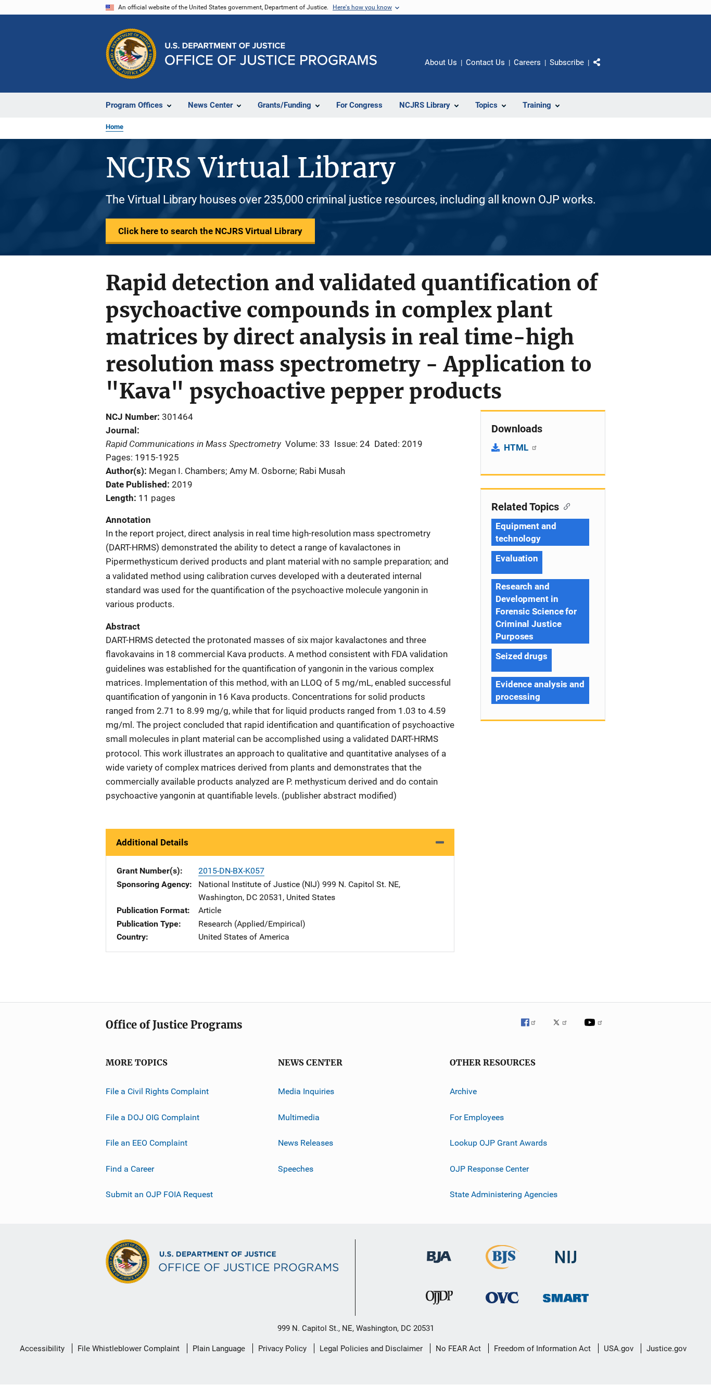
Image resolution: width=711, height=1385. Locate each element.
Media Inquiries (306, 1091)
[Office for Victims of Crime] (502, 1305)
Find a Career (130, 1168)
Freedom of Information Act (542, 1348)
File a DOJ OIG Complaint (152, 1117)
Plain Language (219, 1348)
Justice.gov (666, 1348)
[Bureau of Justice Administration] (439, 1265)
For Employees (477, 1117)
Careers (527, 62)
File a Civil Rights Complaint (157, 1091)
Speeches (295, 1168)
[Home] (271, 54)
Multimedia (299, 1117)
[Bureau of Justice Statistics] (502, 1271)
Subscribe (567, 62)
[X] (563, 1029)
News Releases (305, 1143)
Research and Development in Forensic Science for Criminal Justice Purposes (536, 611)
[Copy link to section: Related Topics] (564, 506)
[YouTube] (594, 1029)
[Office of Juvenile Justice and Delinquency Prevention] (439, 1306)
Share (605, 70)
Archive (463, 1091)
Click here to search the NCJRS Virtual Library (210, 231)
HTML (517, 447)
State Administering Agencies (503, 1194)
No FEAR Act (458, 1348)
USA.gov (618, 1348)
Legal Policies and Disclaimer (371, 1348)
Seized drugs (522, 656)
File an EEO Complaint (146, 1143)
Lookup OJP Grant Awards (498, 1143)
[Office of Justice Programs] (131, 53)
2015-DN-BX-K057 (231, 871)
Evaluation (517, 558)
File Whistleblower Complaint (129, 1348)
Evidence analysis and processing (540, 690)
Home (114, 127)
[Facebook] (532, 1029)
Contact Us (485, 62)
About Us (441, 62)
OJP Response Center (489, 1168)
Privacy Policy (282, 1348)
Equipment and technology (526, 532)
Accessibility (42, 1348)
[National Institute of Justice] (565, 1265)
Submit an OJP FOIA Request (159, 1194)
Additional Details (152, 842)
